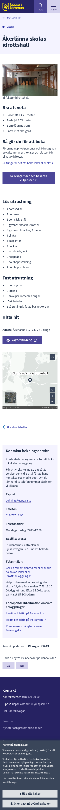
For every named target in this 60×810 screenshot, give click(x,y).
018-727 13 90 (14, 515)
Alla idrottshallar (16, 427)
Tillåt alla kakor (30, 794)
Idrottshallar (13, 17)
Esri (55, 407)
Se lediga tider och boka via (28, 178)
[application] (30, 380)
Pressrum (8, 721)
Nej (22, 665)
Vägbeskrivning (22, 340)
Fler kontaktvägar (13, 711)
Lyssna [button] (10, 26)
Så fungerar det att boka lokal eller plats (27, 163)
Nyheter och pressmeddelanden (22, 728)
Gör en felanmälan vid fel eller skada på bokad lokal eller (28, 572)
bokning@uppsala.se (18, 500)
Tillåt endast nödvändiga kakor (30, 803)
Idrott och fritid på (24, 613)
